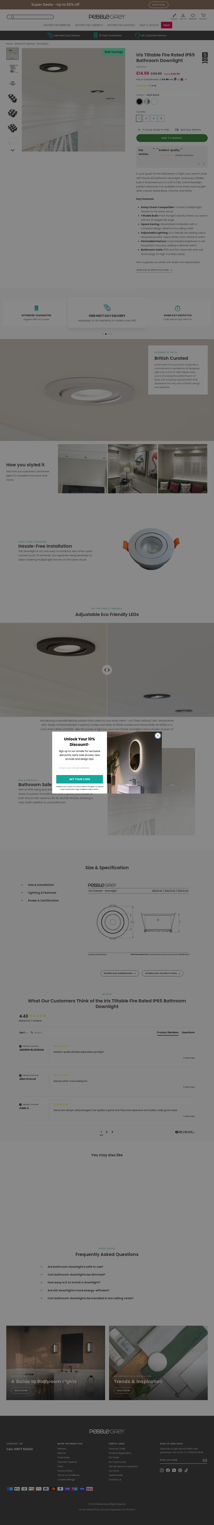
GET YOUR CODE (79, 779)
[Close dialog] (158, 735)
